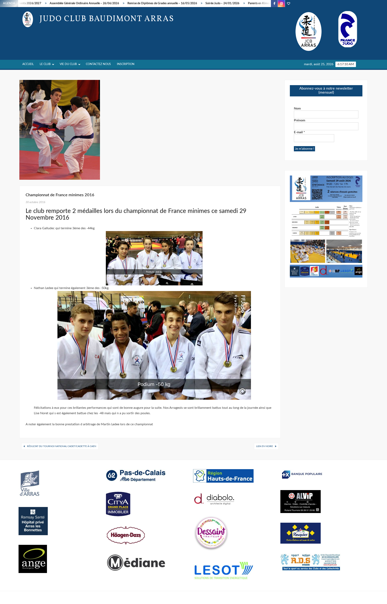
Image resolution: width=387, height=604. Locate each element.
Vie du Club (68, 64)
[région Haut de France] (223, 475)
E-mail (299, 132)
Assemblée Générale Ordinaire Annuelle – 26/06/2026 (64, 3)
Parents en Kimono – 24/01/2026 (250, 3)
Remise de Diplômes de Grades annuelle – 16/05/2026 (142, 3)
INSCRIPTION (125, 64)
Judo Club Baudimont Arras (107, 19)
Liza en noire (264, 446)
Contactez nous (98, 64)
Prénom (299, 120)
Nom (297, 108)
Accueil (28, 64)
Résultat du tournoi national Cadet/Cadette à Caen (61, 446)
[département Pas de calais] (136, 475)
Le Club (45, 64)
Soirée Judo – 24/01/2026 (203, 3)
